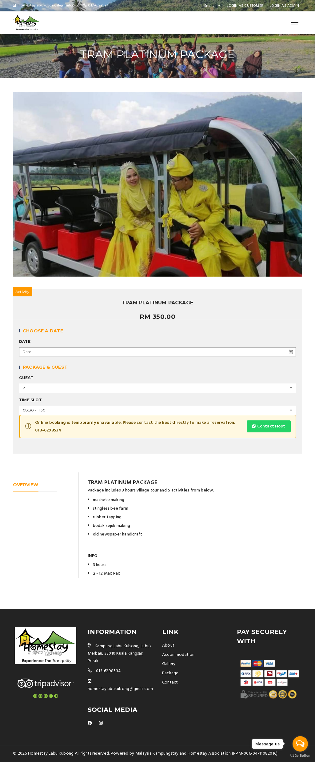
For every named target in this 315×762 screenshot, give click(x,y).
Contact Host (270, 426)
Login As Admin (284, 6)
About (168, 645)
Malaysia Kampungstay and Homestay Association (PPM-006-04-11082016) (206, 753)
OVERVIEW (25, 484)
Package (170, 673)
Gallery (168, 664)
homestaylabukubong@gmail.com (120, 688)
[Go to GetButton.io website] (300, 756)
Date (24, 341)
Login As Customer (245, 6)
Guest (26, 377)
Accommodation (178, 654)
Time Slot (30, 400)
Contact (170, 682)
